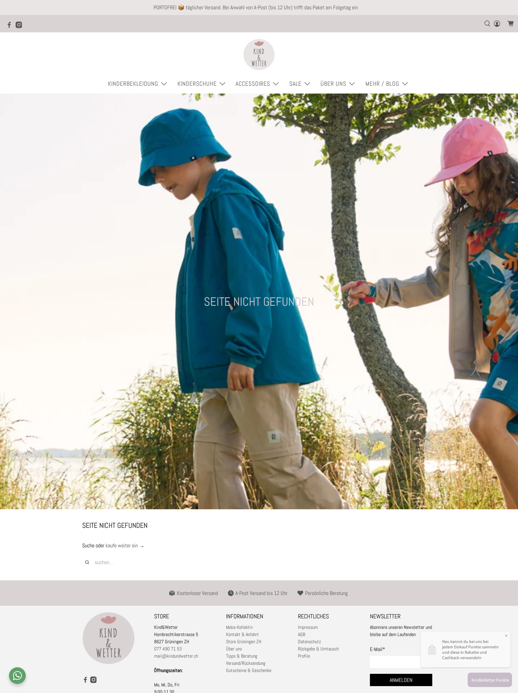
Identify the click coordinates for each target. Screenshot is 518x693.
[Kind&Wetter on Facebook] (11, 26)
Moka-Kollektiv (239, 627)
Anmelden (401, 680)
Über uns (234, 649)
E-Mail (377, 649)
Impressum (308, 627)
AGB (301, 634)
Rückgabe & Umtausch (318, 649)
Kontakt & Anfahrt (242, 634)
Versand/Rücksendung (245, 663)
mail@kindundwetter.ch (176, 656)
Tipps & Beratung (241, 656)
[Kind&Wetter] (259, 54)
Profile (304, 656)
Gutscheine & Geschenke (248, 670)
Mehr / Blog (382, 84)
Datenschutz (309, 641)
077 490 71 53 (168, 649)
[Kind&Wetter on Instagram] (20, 26)
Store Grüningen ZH (243, 641)
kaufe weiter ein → (125, 545)
